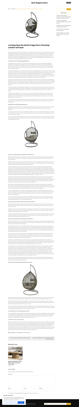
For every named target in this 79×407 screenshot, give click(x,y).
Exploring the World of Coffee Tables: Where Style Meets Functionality (14, 363)
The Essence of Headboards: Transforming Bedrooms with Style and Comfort (63, 22)
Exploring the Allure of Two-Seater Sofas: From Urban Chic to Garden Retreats (62, 34)
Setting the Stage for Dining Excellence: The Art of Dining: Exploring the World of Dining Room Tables (63, 17)
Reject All (14, 402)
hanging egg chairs (12, 332)
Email (25, 388)
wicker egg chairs (27, 332)
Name (9, 388)
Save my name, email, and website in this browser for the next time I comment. (23, 393)
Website (40, 388)
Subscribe (68, 2)
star (8, 49)
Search (68, 9)
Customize (7, 402)
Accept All (21, 402)
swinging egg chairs (20, 332)
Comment (10, 374)
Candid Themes (32, 403)
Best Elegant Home (39, 3)
